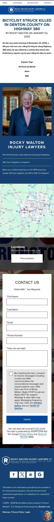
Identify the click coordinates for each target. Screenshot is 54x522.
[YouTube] (30, 475)
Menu (5, 3)
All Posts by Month (27, 66)
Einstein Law (44, 506)
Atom (27, 71)
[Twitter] (22, 475)
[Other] (40, 475)
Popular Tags (27, 62)
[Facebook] (14, 475)
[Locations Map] (27, 210)
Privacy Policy (26, 434)
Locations (17, 3)
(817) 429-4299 (32, 3)
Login (27, 512)
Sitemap (6, 512)
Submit (27, 419)
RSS (27, 76)
